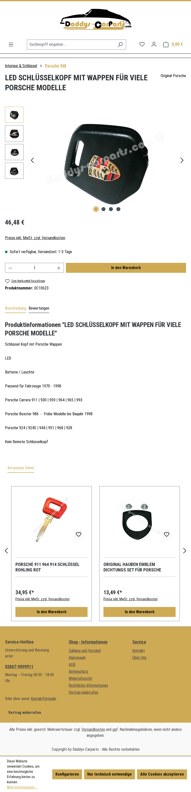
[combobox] (71, 44)
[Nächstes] (182, 160)
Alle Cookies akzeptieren (162, 774)
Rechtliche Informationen (88, 685)
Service (139, 642)
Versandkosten (93, 729)
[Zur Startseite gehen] (95, 20)
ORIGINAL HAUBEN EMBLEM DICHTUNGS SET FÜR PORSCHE (132, 567)
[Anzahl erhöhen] (59, 268)
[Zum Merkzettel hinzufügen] (79, 535)
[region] (95, 160)
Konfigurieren (67, 774)
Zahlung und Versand (85, 650)
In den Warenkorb (126, 267)
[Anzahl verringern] (10, 268)
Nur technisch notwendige (109, 774)
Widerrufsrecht (80, 678)
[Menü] (11, 44)
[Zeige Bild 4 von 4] (118, 209)
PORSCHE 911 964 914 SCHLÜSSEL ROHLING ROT (47, 567)
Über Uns (139, 657)
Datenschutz (78, 671)
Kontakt (138, 650)
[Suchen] (120, 44)
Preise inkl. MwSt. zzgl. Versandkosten (35, 237)
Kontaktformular (43, 698)
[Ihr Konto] (154, 44)
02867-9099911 (19, 666)
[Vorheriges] (32, 160)
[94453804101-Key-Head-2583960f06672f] (107, 160)
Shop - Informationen (88, 642)
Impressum (77, 657)
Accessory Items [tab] (20, 468)
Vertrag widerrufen (24, 712)
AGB (72, 664)
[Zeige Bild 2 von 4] (103, 209)
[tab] (15, 308)
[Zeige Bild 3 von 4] (111, 209)
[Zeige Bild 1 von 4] (96, 209)
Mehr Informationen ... (22, 787)
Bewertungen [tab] (39, 308)
